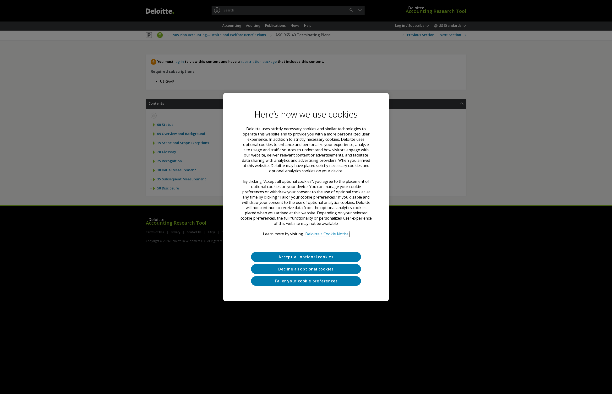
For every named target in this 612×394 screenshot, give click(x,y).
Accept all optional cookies (306, 256)
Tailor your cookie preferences (306, 280)
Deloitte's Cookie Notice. (327, 234)
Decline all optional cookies (306, 268)
